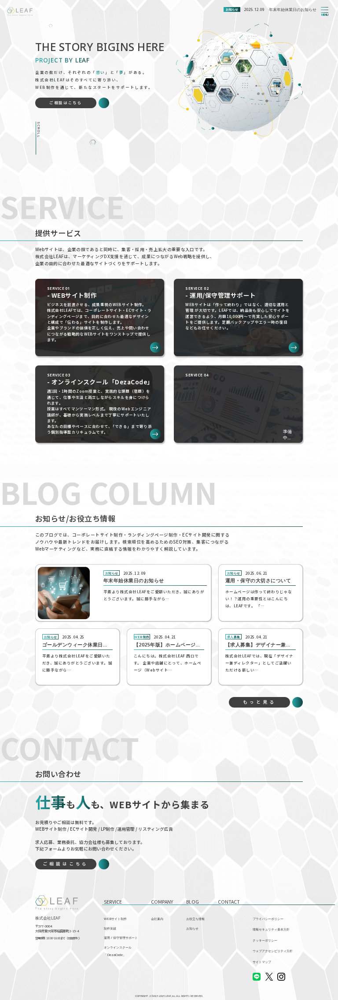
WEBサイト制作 (115, 918)
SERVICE (113, 901)
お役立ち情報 (195, 918)
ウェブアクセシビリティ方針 (273, 951)
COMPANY (162, 901)
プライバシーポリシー (268, 918)
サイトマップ (262, 962)
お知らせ (192, 928)
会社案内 (157, 918)
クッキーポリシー (265, 940)
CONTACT (229, 901)
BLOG (192, 901)
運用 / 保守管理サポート (121, 937)
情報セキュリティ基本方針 (271, 929)
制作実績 (110, 928)
